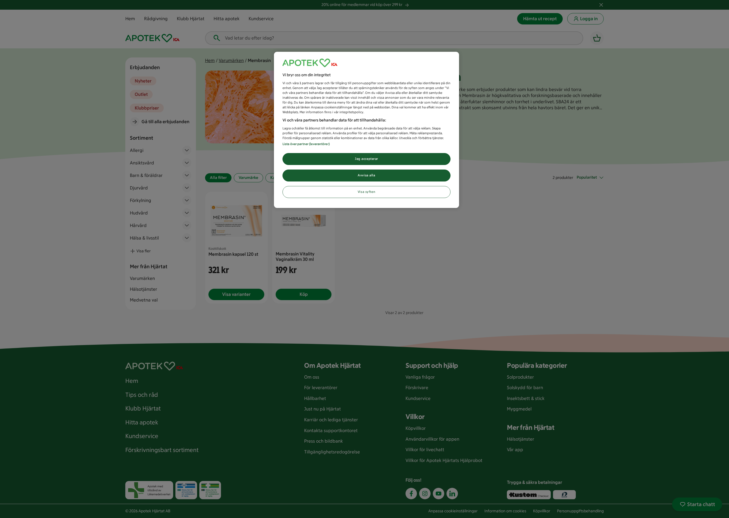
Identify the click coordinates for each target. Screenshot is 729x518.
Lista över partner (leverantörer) (306, 144)
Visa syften (366, 192)
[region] (366, 130)
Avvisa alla (366, 175)
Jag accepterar (366, 159)
